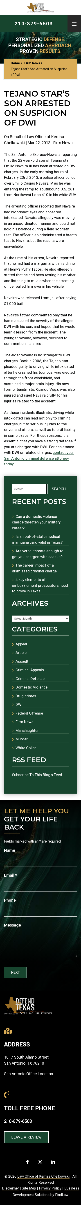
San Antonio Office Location (28, 1073)
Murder (22, 739)
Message (12, 925)
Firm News (63, 142)
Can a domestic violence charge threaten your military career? (36, 522)
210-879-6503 (34, 23)
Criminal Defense (30, 678)
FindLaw (61, 1195)
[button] (74, 23)
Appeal (21, 644)
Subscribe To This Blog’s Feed (37, 774)
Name (9, 850)
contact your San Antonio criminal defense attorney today (39, 458)
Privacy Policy (50, 1188)
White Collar (26, 748)
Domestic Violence (31, 687)
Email (10, 875)
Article (21, 652)
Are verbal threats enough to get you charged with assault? (37, 554)
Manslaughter (27, 730)
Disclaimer (10, 1188)
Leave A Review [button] (26, 1137)
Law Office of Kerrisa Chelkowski (43, 1176)
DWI (19, 704)
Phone (10, 900)
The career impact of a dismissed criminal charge (34, 568)
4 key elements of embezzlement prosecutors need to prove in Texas (40, 585)
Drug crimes (26, 696)
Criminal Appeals (30, 670)
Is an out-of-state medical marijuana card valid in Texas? (37, 539)
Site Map (29, 1188)
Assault (22, 661)
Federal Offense (29, 713)
